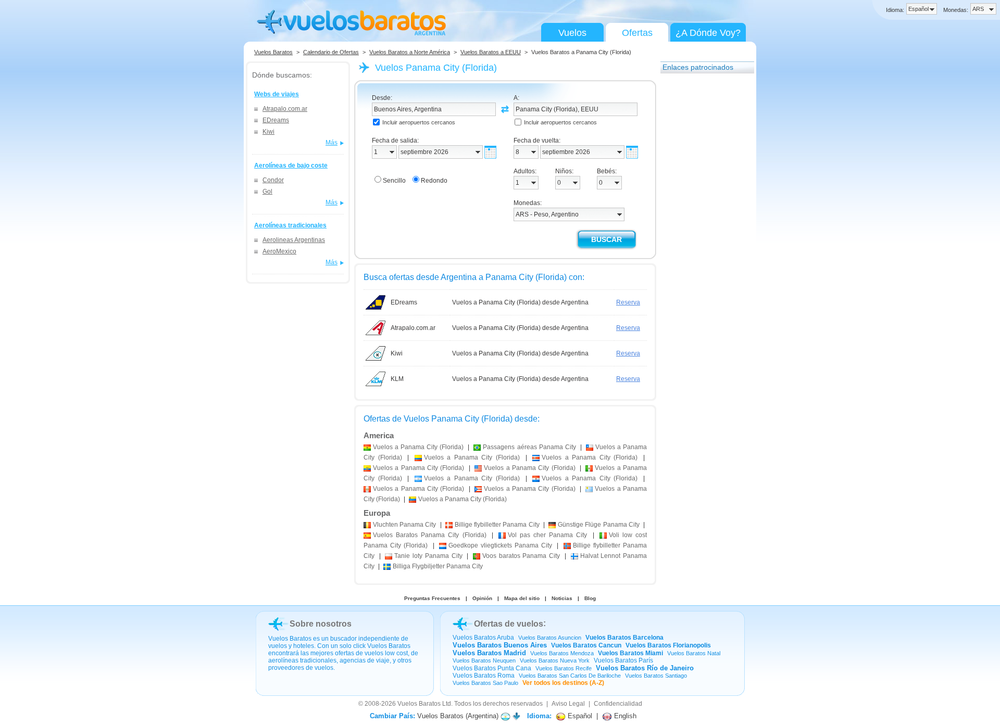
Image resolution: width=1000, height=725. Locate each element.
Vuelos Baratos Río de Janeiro (645, 668)
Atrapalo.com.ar (284, 108)
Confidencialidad (618, 703)
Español (579, 716)
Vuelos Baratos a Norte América (409, 52)
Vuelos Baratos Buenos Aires (500, 645)
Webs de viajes (276, 94)
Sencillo (394, 180)
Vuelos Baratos (273, 52)
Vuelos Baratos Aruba (483, 637)
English (624, 716)
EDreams (275, 120)
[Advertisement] (702, 236)
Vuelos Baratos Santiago (656, 675)
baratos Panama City (521, 555)
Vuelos (572, 33)
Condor (273, 180)
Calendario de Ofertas (331, 52)
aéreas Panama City (529, 447)
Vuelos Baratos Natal (693, 653)
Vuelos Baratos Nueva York (555, 660)
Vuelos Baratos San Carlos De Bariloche (570, 675)
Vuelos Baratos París (623, 660)
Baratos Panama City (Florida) (429, 535)
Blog (590, 598)
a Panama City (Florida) (418, 447)
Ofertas (637, 33)
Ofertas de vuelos (508, 623)
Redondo (434, 180)
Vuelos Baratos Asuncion (549, 637)
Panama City (404, 524)
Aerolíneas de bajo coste (291, 165)
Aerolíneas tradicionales (290, 225)
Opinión (482, 598)
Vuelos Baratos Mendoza (562, 653)
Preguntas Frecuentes (432, 598)
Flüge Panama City (599, 524)
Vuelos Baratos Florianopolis (668, 645)
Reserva (628, 302)
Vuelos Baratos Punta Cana (492, 668)
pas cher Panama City (548, 535)
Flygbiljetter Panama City (438, 566)
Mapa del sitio (522, 598)
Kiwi (268, 131)
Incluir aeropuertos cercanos (418, 122)
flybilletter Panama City (497, 524)
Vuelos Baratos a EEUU (490, 52)
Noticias (562, 598)
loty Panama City (428, 555)
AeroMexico (279, 251)
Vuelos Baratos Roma (484, 675)
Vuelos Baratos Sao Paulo (485, 683)
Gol (267, 191)
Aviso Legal (568, 703)
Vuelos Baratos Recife (563, 668)
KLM (397, 379)
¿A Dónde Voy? (708, 33)
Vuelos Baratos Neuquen (484, 660)
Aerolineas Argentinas (293, 240)
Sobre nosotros (321, 623)
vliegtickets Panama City (500, 545)
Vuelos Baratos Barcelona (624, 637)
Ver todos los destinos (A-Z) (563, 682)
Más (332, 142)
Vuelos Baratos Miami (630, 653)
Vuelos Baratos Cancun (586, 645)
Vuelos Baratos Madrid (489, 653)
